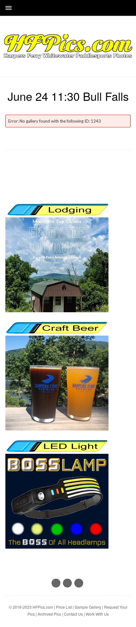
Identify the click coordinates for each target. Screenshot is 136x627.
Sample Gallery (88, 607)
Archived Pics (49, 614)
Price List (64, 607)
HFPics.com (43, 607)
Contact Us (73, 614)
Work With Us (97, 614)
